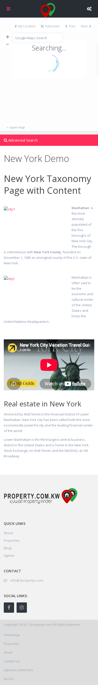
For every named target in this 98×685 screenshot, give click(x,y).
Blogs (8, 548)
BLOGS (9, 679)
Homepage (12, 635)
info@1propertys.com (26, 580)
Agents (9, 555)
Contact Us (11, 661)
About (8, 652)
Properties (12, 540)
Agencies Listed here (18, 670)
